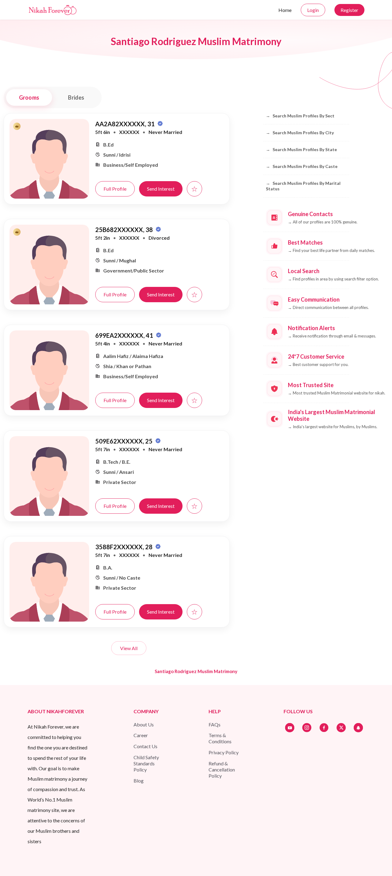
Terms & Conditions (220, 738)
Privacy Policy (224, 752)
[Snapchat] (358, 728)
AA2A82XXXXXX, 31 (125, 124)
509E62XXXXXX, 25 (124, 441)
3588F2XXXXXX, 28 (124, 546)
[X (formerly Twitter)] (341, 728)
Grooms (29, 97)
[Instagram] (307, 728)
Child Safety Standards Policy (146, 763)
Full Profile (115, 189)
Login (313, 10)
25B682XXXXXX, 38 (124, 229)
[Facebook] (324, 728)
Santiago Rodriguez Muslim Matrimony (196, 671)
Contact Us (145, 746)
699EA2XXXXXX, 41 (124, 335)
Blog (139, 780)
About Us (144, 724)
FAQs (215, 724)
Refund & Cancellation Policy (222, 769)
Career (141, 735)
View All (129, 648)
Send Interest (161, 189)
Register (349, 10)
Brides (76, 97)
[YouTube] (290, 728)
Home (285, 10)
